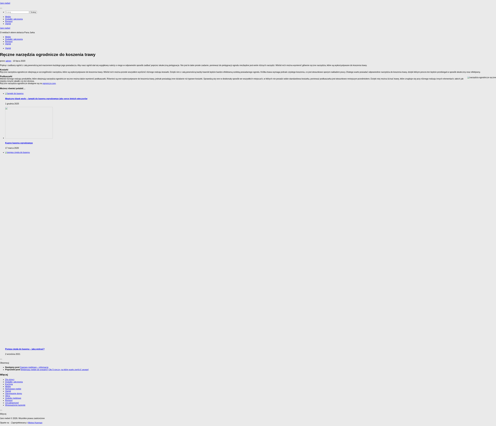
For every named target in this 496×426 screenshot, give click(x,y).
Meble (8, 17)
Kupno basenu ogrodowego (19, 143)
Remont (8, 21)
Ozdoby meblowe (13, 398)
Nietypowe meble (13, 389)
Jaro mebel (5, 3)
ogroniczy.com (49, 83)
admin (8, 61)
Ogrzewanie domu (13, 393)
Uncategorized (12, 403)
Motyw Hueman (35, 423)
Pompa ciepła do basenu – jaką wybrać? (25, 349)
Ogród (8, 24)
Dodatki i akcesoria (14, 19)
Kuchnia (9, 384)
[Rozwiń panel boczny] (1, 359)
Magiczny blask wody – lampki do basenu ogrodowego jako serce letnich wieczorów (46, 99)
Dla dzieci (9, 379)
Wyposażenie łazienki (15, 405)
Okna (7, 396)
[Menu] (1, 8)
